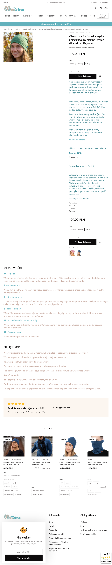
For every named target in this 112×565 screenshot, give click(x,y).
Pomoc (95, 3)
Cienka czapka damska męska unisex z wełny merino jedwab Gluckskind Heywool (63, 29)
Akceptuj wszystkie (23, 558)
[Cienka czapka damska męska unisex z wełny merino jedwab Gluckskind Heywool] (72, 253)
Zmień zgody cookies (88, 534)
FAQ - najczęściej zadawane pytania (93, 530)
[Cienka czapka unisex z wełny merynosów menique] (79, 253)
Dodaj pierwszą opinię (63, 407)
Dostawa (83, 522)
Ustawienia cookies (23, 552)
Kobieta (17, 29)
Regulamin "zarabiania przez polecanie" (59, 549)
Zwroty (82, 526)
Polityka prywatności (56, 534)
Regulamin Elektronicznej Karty (60, 538)
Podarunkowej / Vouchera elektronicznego (58, 543)
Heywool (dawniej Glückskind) (85, 48)
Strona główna (8, 29)
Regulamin (105, 3)
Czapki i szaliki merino (29, 29)
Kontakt (51, 526)
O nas (51, 522)
